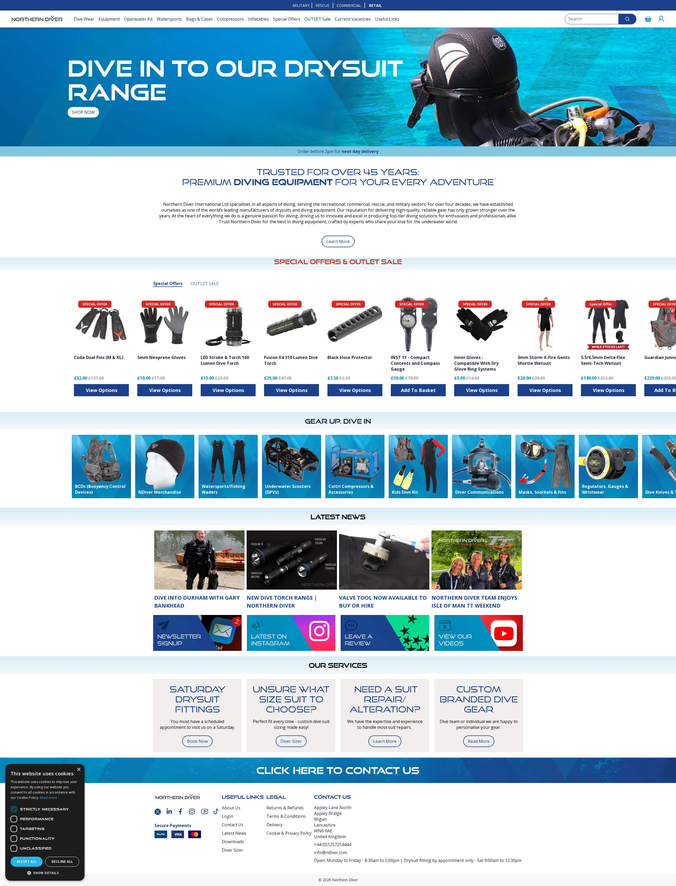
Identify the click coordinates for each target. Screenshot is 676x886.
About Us (231, 808)
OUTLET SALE (205, 284)
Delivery (274, 825)
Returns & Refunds (285, 808)
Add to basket (418, 390)
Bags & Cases (199, 19)
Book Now (197, 741)
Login (227, 816)
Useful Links (387, 19)
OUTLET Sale (317, 19)
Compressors (230, 19)
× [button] (79, 770)
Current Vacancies (353, 19)
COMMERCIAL (349, 5)
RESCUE (322, 5)
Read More (479, 741)
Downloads (233, 842)
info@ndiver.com (330, 852)
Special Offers (286, 19)
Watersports (169, 19)
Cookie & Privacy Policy (289, 833)
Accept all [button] (27, 861)
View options (101, 390)
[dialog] (44, 822)
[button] (45, 872)
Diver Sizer (291, 741)
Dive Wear (84, 19)
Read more (48, 797)
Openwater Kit (138, 19)
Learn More (338, 241)
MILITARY (301, 5)
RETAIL (375, 5)
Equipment (109, 19)
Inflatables (258, 19)
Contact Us (232, 825)
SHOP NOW (83, 112)
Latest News (234, 833)
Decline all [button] (62, 861)
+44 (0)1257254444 (332, 844)
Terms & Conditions (286, 816)
